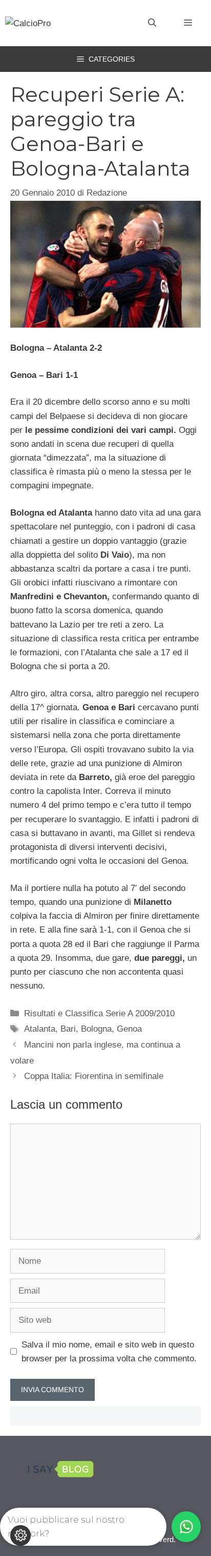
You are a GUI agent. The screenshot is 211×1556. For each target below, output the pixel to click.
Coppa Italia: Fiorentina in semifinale (93, 1076)
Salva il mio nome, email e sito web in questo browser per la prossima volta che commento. (109, 1351)
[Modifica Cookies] (20, 1535)
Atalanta (39, 1029)
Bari (68, 1029)
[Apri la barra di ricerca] (152, 23)
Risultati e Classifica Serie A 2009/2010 (99, 1013)
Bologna (96, 1029)
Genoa (129, 1029)
